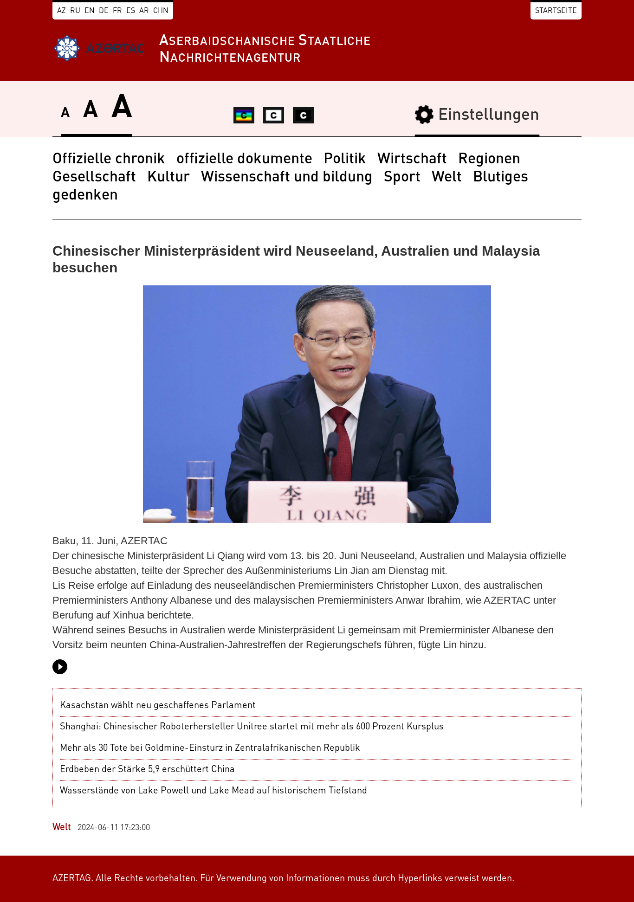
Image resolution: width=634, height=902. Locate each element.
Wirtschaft (412, 159)
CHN (160, 11)
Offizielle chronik (108, 159)
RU (75, 11)
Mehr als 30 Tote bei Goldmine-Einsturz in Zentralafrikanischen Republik (210, 748)
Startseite (556, 11)
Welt (447, 177)
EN (89, 11)
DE (104, 11)
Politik (344, 159)
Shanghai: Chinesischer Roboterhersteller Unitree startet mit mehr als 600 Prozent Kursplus (252, 727)
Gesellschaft (94, 177)
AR (144, 11)
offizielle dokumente (244, 159)
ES (130, 11)
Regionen (489, 159)
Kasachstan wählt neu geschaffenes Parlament (158, 705)
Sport (402, 177)
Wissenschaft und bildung (287, 177)
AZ (61, 11)
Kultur (168, 177)
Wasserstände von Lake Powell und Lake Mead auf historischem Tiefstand (213, 791)
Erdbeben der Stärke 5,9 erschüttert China (147, 769)
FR (117, 11)
